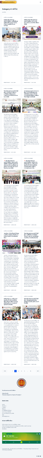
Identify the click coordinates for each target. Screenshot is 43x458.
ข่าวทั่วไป (5, 17)
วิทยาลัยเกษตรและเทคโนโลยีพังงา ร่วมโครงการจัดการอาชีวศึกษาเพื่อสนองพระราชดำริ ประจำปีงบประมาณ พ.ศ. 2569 (11, 93)
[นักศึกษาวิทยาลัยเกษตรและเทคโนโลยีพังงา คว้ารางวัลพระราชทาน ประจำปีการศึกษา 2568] (31, 33)
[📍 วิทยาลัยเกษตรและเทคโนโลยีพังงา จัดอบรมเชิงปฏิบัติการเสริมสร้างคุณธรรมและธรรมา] (11, 177)
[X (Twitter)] (38, 456)
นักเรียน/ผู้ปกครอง (5, 416)
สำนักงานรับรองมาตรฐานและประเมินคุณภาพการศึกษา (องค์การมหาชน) (16, 426)
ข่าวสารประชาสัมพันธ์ (6, 411)
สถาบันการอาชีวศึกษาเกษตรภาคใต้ (9, 427)
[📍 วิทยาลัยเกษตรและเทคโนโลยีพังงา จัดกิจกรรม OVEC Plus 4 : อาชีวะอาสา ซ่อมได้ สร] (31, 177)
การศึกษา (4, 407)
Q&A (3, 414)
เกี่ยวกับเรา (4, 406)
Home (3, 404)
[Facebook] (37, 456)
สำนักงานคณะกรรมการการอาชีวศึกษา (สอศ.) (11, 424)
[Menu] (40, 2)
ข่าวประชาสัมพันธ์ (9, 17)
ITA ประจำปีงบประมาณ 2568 (8, 413)
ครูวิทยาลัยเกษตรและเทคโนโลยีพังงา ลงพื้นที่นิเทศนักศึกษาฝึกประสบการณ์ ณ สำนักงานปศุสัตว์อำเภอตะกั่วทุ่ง (11, 22)
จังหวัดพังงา (4, 428)
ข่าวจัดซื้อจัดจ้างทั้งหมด (6, 410)
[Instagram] (40, 456)
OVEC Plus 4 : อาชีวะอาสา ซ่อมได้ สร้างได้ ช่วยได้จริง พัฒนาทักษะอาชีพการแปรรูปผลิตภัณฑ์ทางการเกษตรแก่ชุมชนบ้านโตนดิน (11, 301)
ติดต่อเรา (4, 408)
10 (30, 371)
